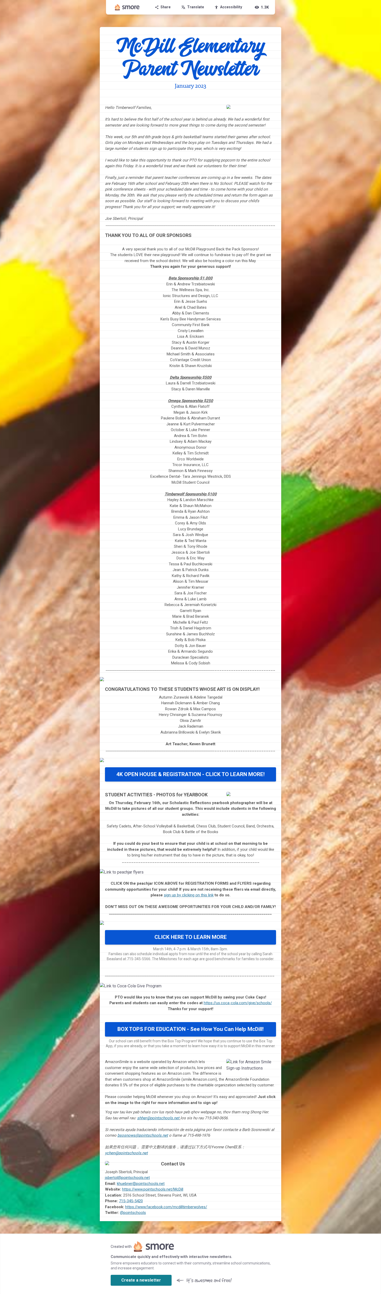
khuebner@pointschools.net (141, 1183)
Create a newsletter (141, 1280)
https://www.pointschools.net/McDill (152, 1189)
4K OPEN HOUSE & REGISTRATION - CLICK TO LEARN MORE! (190, 774)
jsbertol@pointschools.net (127, 1177)
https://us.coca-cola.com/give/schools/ (238, 1003)
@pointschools (133, 1212)
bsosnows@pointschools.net (142, 1135)
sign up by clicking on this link (189, 895)
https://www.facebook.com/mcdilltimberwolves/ (166, 1207)
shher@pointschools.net (158, 1118)
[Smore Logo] (127, 7)
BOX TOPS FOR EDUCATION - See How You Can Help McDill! (190, 1029)
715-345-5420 (131, 1201)
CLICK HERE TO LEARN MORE (190, 937)
